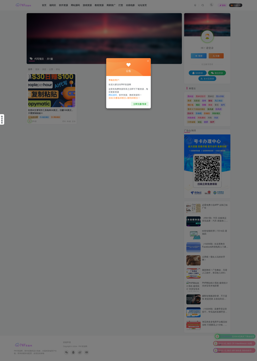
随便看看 (2, 119)
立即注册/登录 (139, 103)
